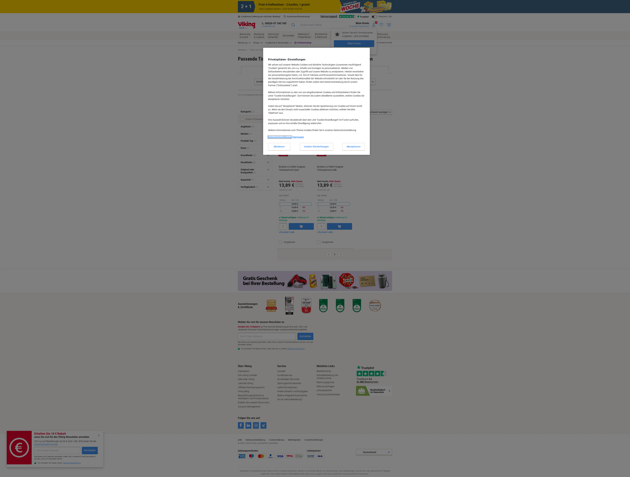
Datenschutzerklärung (279, 137)
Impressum (298, 137)
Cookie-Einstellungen (316, 146)
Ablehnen (279, 146)
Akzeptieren (354, 146)
